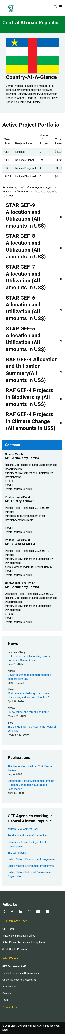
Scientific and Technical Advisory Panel (23, 942)
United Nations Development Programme (31, 859)
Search (55, 6)
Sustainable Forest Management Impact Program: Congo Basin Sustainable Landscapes (31, 785)
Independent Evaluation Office (18, 936)
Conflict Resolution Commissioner (21, 973)
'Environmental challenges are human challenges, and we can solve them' (29, 696)
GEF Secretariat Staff (14, 966)
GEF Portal (8, 929)
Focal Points (9, 986)
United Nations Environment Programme (31, 866)
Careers (6, 993)
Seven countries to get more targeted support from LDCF (29, 677)
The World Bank (17, 853)
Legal (5, 1000)
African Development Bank (23, 829)
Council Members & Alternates (19, 980)
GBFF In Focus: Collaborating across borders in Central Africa (29, 658)
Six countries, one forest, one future (28, 712)
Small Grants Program (14, 949)
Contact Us (9, 1007)
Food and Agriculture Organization (27, 836)
